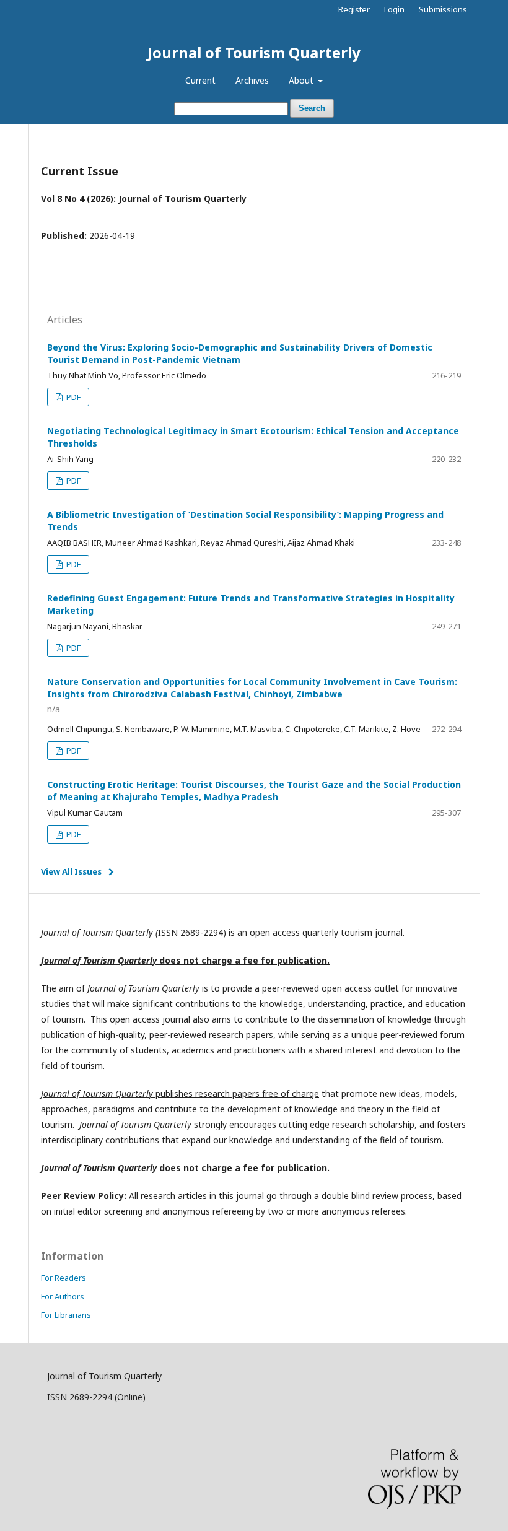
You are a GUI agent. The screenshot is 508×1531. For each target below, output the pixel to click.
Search (312, 108)
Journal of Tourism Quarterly (254, 52)
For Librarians (66, 1314)
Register (354, 9)
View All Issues (71, 871)
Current (200, 80)
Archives (252, 80)
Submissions (443, 9)
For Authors (62, 1296)
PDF (72, 397)
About (302, 80)
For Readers (63, 1277)
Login (394, 9)
